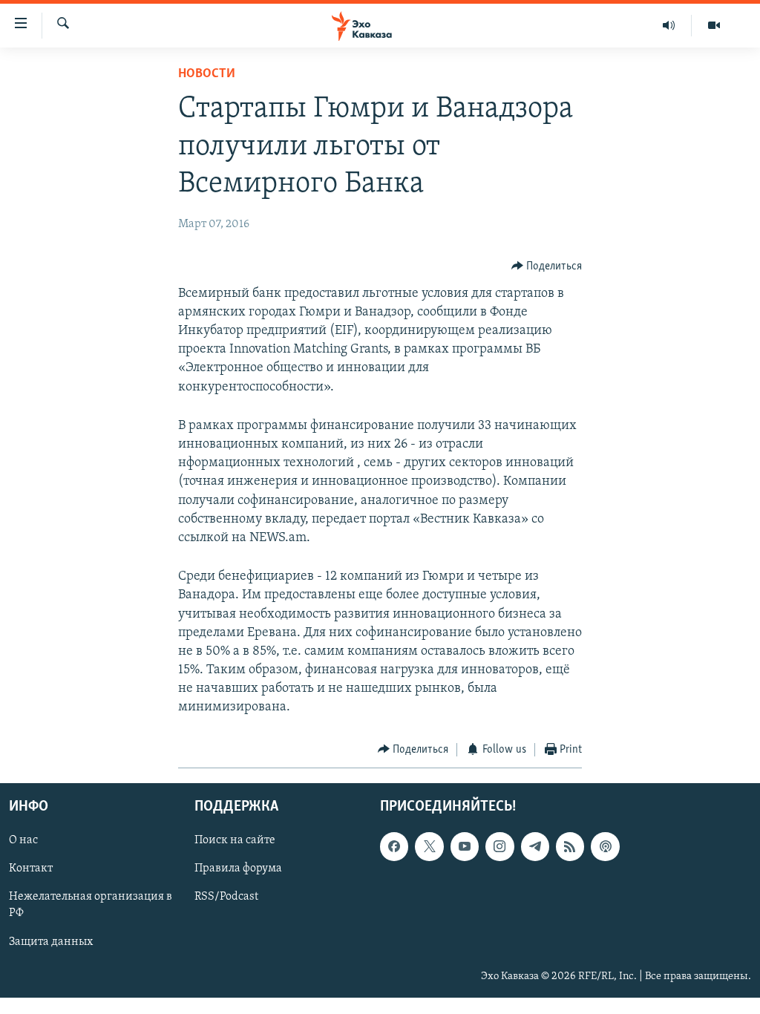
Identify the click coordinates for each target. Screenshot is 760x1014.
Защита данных (51, 942)
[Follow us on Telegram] (535, 846)
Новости (206, 74)
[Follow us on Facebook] (394, 846)
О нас (23, 840)
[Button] (547, 266)
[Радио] (669, 25)
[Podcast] (605, 846)
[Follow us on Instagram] (499, 846)
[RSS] (570, 846)
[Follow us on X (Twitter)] (429, 846)
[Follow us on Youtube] (465, 846)
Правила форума (238, 869)
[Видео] (714, 25)
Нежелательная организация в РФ (90, 906)
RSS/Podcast (226, 897)
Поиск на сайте (234, 840)
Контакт (31, 869)
